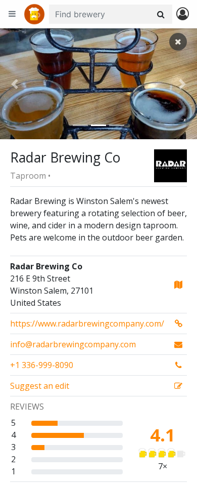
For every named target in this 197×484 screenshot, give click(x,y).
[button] (15, 83)
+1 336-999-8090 (41, 365)
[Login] (182, 14)
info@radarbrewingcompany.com (73, 344)
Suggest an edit (39, 385)
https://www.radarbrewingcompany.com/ (87, 323)
